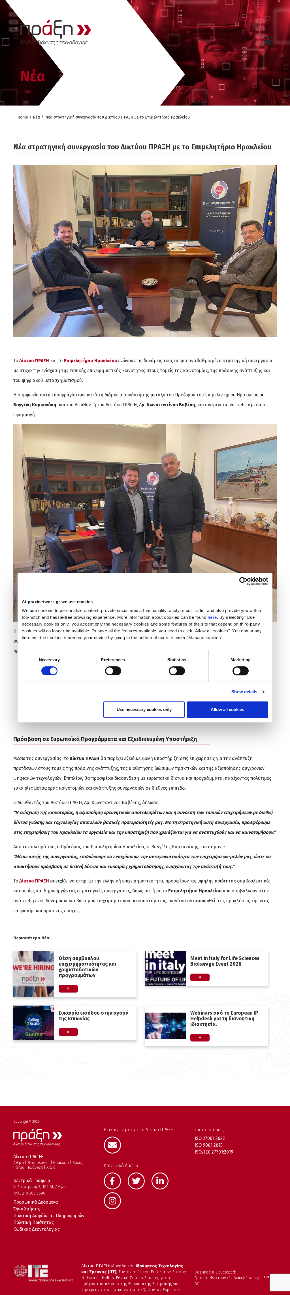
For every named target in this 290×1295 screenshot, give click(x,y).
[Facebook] (115, 1180)
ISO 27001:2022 (210, 1138)
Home (23, 117)
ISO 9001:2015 (209, 1145)
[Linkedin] (163, 1180)
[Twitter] (139, 1180)
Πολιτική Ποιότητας (33, 1222)
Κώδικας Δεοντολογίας (36, 1229)
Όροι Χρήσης (26, 1209)
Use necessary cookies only (144, 709)
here (212, 617)
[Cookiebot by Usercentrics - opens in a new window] (243, 581)
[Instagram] (115, 1200)
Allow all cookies (227, 709)
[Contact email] (115, 1144)
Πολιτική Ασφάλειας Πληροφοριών (48, 1215)
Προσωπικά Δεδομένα (35, 1202)
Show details (244, 691)
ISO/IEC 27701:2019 (214, 1152)
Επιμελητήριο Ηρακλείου (90, 360)
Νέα (36, 117)
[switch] (113, 670)
